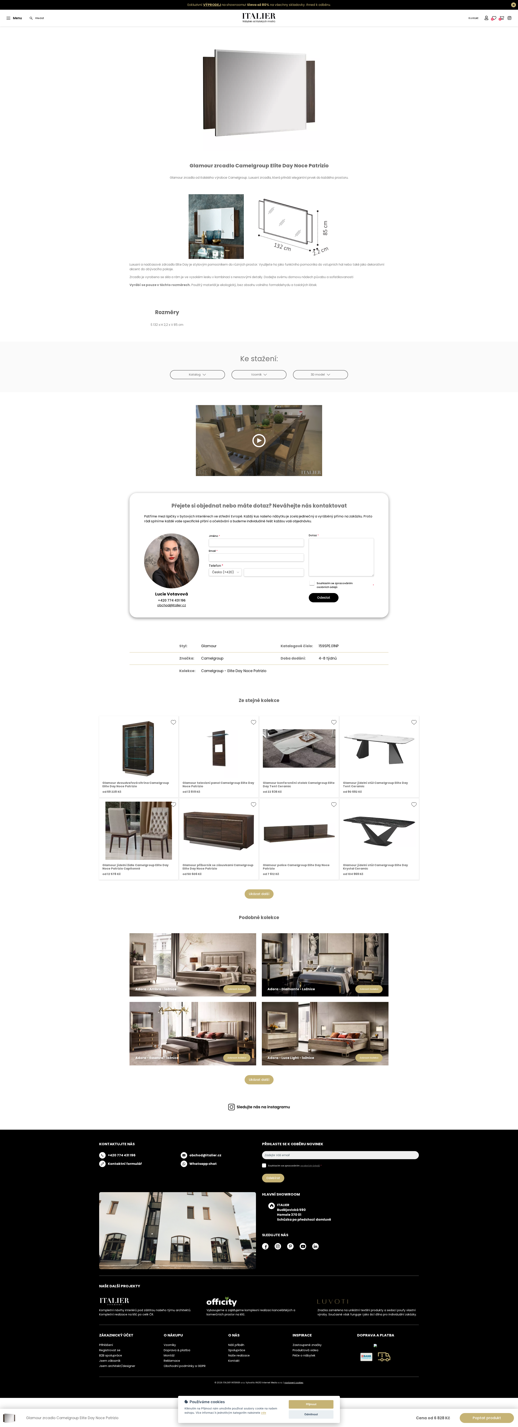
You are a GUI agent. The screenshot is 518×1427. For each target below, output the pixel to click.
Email (213, 551)
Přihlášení (106, 1345)
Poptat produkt (487, 1417)
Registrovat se (109, 1350)
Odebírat (273, 1178)
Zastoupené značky (307, 1345)
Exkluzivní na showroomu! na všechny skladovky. (246, 4)
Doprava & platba (177, 1350)
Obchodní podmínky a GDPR (185, 1366)
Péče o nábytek (304, 1355)
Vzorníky (170, 1345)
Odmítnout (311, 1414)
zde (263, 1412)
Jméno (214, 536)
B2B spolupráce (110, 1355)
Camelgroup (212, 658)
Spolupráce (236, 1350)
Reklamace (172, 1361)
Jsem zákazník (109, 1361)
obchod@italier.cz (171, 605)
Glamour (209, 646)
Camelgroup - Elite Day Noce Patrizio (233, 670)
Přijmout (311, 1404)
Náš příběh (236, 1345)
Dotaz (314, 535)
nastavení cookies (293, 1382)
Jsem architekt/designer (117, 1366)
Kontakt (473, 18)
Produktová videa (305, 1350)
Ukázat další (259, 894)
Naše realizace (239, 1355)
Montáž (169, 1355)
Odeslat (323, 597)
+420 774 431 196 (172, 600)
